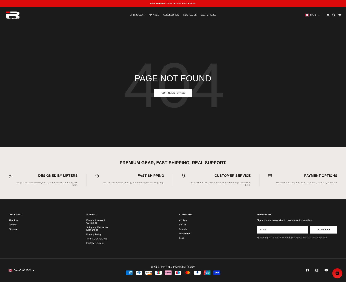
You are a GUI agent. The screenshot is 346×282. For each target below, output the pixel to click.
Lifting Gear (137, 15)
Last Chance (208, 15)
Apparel (154, 15)
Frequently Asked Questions (95, 221)
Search (183, 229)
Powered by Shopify (184, 267)
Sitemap (13, 229)
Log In (182, 224)
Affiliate (183, 220)
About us (13, 220)
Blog (181, 238)
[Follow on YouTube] (326, 270)
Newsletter (185, 233)
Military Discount (95, 243)
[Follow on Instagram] (317, 270)
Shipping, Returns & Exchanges (97, 228)
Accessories (171, 15)
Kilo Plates (190, 15)
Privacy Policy (93, 234)
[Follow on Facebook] (307, 270)
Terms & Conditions (96, 238)
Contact (13, 224)
